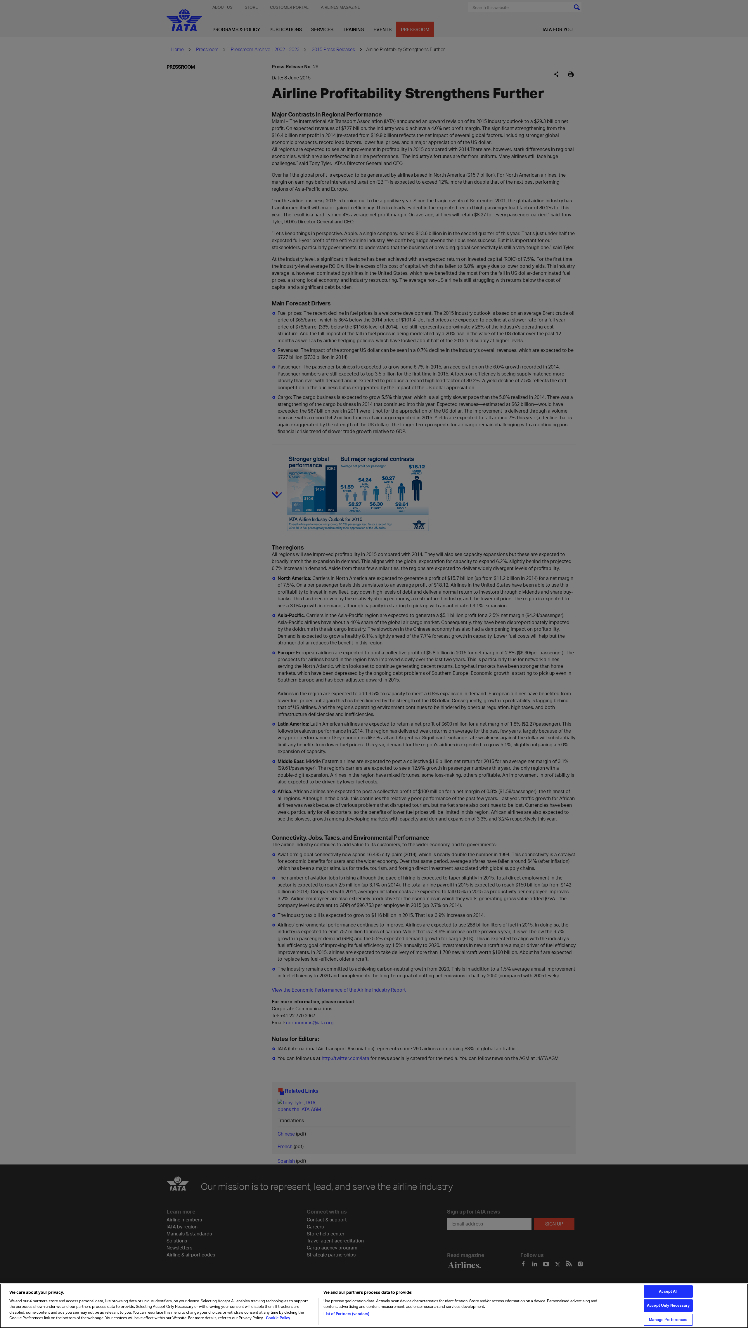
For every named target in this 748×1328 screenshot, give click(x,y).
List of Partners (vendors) (346, 1313)
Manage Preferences (668, 1319)
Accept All (668, 1291)
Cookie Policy (277, 1318)
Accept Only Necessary (668, 1305)
